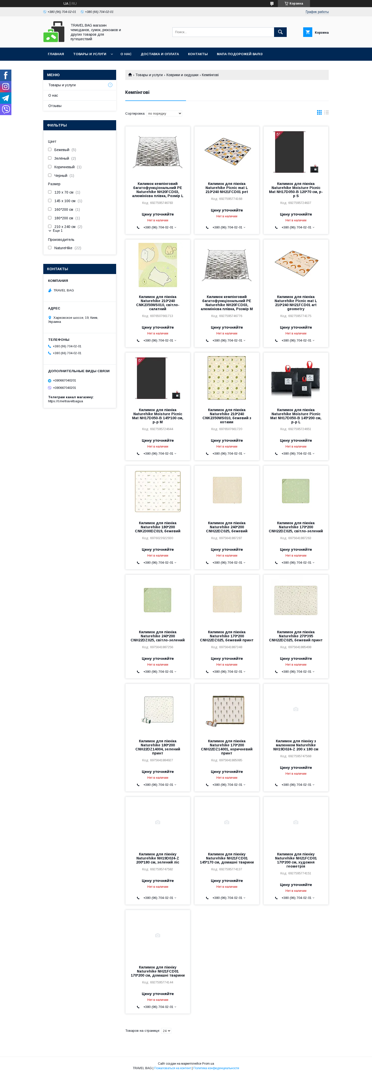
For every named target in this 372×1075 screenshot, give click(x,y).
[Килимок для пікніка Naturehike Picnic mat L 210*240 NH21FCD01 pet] (227, 152)
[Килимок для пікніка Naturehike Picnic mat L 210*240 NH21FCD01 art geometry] (296, 265)
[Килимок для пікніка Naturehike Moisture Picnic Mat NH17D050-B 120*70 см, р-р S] (296, 152)
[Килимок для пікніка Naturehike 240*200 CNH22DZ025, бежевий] (227, 491)
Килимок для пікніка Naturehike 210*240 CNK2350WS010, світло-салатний (157, 303)
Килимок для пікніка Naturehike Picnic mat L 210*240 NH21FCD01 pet (226, 188)
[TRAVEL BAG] (54, 41)
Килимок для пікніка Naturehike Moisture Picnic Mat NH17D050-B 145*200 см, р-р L (295, 416)
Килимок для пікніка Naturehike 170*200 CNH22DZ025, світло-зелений (296, 527)
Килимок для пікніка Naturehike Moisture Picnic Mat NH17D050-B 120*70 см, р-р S (296, 190)
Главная (56, 54)
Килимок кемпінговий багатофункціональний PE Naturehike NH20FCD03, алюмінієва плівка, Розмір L (157, 190)
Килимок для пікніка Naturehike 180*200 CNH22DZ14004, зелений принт (157, 747)
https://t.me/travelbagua (65, 401)
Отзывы (54, 106)
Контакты (198, 54)
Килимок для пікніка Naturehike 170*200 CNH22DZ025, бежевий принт (227, 636)
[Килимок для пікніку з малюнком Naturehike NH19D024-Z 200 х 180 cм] (296, 709)
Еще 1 (58, 231)
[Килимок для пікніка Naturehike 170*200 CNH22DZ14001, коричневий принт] (227, 709)
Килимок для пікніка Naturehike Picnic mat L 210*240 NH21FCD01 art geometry (296, 303)
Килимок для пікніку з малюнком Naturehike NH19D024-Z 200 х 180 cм (295, 745)
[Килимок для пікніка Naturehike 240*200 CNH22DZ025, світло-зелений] (158, 600)
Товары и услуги (89, 54)
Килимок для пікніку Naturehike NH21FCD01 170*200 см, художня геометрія (296, 860)
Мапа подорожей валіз (240, 54)
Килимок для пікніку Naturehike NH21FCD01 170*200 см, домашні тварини (158, 971)
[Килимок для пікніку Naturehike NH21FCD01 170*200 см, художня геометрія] (296, 822)
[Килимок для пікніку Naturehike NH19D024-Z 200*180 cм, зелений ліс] (158, 822)
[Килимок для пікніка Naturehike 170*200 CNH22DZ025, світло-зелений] (296, 491)
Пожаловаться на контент (172, 1068)
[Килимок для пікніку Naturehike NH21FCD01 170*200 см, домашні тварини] (158, 935)
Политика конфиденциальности (216, 1068)
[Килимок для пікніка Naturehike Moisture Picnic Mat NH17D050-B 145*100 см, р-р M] (158, 378)
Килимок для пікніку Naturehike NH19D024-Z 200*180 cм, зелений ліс (157, 858)
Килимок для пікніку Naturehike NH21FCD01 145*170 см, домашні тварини (227, 858)
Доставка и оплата (160, 54)
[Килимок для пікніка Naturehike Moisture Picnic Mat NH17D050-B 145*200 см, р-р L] (296, 378)
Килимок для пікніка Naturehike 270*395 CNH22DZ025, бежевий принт (296, 636)
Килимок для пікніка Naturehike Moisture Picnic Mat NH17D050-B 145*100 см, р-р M (157, 416)
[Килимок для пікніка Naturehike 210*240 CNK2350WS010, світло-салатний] (158, 265)
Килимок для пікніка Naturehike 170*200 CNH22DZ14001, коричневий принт (227, 747)
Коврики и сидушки (182, 75)
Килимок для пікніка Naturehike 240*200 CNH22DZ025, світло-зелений (158, 636)
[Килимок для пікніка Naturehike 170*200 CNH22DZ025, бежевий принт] (227, 600)
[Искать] (280, 32)
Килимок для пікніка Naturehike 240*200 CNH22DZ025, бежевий (226, 527)
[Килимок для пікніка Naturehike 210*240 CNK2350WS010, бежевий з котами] (227, 378)
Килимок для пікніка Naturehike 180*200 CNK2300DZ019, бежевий (157, 527)
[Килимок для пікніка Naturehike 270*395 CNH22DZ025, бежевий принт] (296, 600)
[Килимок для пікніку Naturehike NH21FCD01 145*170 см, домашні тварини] (227, 822)
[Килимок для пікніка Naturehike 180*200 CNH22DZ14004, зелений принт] (158, 709)
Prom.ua (208, 1063)
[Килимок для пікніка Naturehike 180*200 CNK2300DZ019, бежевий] (158, 491)
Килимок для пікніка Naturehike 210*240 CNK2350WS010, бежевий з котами (226, 416)
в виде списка (326, 113)
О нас (126, 54)
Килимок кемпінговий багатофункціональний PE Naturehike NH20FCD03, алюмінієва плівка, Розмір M (227, 303)
